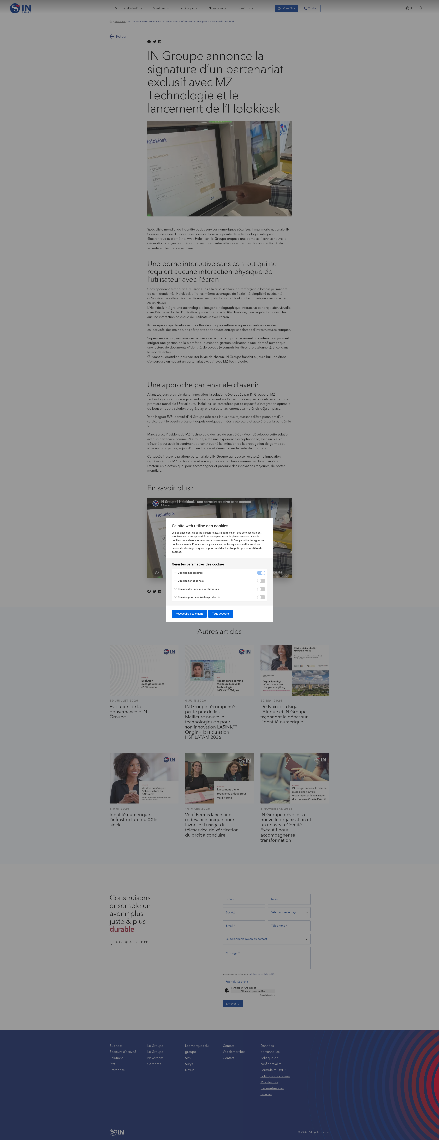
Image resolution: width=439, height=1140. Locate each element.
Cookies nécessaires (190, 572)
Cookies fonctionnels (190, 580)
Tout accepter (221, 613)
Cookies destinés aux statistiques (198, 589)
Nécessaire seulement (189, 613)
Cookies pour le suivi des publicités (198, 597)
